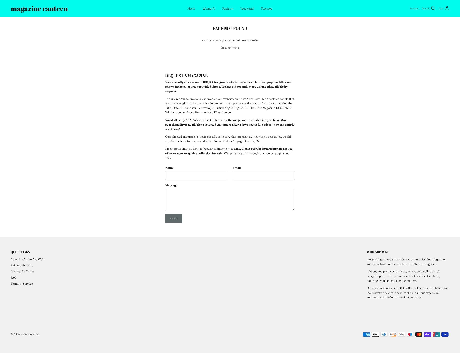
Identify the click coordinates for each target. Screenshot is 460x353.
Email (237, 167)
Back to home (230, 47)
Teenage (266, 8)
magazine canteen (29, 333)
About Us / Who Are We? (27, 259)
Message (171, 185)
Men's (191, 8)
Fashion (227, 8)
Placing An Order (22, 271)
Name (169, 167)
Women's (209, 8)
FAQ (14, 277)
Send (174, 218)
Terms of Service (22, 283)
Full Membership (22, 265)
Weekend (247, 8)
